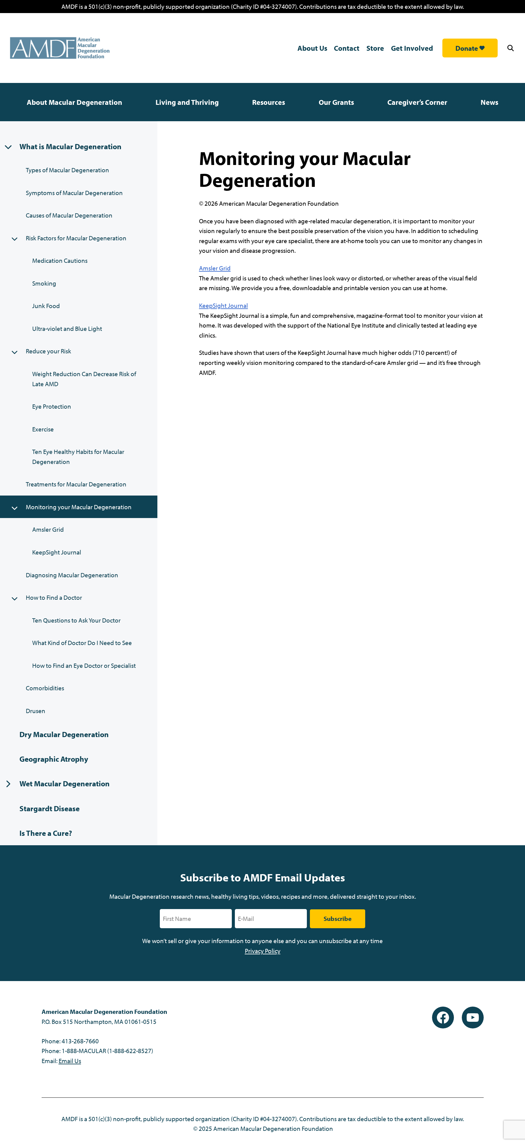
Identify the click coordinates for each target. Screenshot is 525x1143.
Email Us (70, 1061)
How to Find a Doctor (54, 597)
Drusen (35, 711)
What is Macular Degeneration (70, 146)
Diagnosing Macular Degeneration (72, 575)
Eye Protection (51, 406)
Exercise (43, 429)
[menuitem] (74, 102)
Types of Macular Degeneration (67, 170)
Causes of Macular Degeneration (69, 215)
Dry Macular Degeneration (64, 734)
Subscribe (338, 918)
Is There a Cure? (45, 833)
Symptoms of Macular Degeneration (74, 193)
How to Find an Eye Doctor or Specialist (84, 665)
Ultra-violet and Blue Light (67, 328)
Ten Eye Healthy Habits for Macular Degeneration (78, 456)
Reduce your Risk (48, 351)
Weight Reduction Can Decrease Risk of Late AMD (84, 379)
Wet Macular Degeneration (64, 783)
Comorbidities (45, 688)
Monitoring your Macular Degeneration (79, 507)
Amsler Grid (48, 529)
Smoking (44, 283)
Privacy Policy (262, 951)
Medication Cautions (60, 260)
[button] (511, 48)
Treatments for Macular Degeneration (76, 484)
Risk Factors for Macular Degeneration (76, 238)
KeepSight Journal (56, 552)
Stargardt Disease (49, 808)
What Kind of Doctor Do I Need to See (82, 643)
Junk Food (46, 306)
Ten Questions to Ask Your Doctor (76, 620)
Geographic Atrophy (53, 759)
